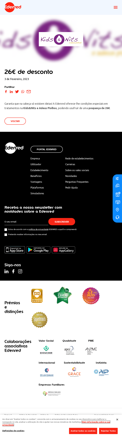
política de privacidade (38, 229)
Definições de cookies (13, 431)
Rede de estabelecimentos (79, 158)
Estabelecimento (39, 170)
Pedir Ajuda (71, 187)
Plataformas (37, 187)
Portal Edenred (47, 149)
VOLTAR (15, 121)
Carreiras (70, 164)
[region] (61, 425)
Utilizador (35, 164)
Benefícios (36, 176)
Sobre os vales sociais (77, 170)
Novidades (71, 176)
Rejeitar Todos (108, 431)
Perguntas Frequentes (77, 181)
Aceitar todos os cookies (83, 431)
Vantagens (36, 181)
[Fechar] (117, 419)
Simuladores (37, 193)
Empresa (35, 158)
